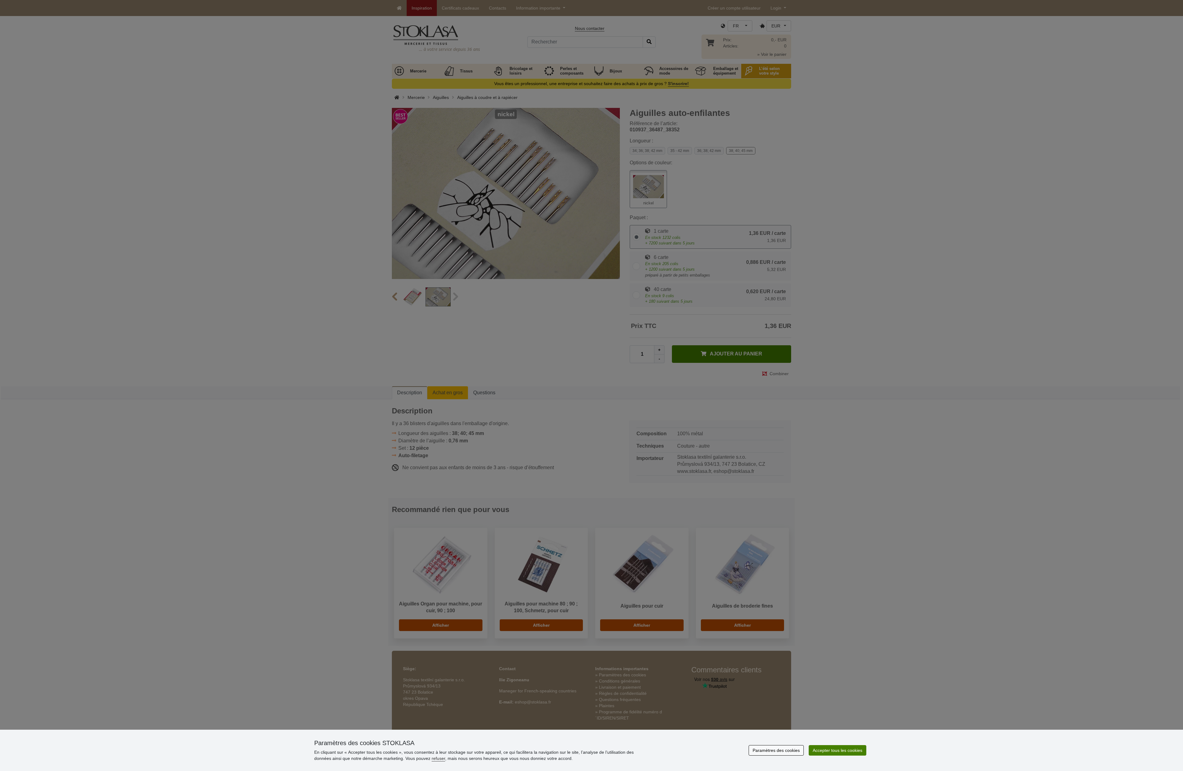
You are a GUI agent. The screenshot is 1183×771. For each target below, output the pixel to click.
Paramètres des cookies (776, 750)
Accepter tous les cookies (837, 750)
